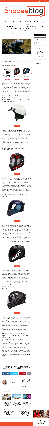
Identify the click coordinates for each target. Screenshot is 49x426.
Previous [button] (2, 73)
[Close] (33, 405)
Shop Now (7, 79)
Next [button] (30, 73)
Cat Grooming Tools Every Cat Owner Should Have (40, 62)
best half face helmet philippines (8, 365)
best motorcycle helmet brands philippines (18, 366)
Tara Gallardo (25, 30)
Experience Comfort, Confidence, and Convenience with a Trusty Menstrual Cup (9, 412)
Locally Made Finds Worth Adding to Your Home (40, 52)
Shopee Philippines (6, 1)
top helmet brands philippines (15, 368)
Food (41, 420)
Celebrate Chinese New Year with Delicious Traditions (41, 423)
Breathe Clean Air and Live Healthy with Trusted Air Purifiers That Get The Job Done (24, 412)
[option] (7, 73)
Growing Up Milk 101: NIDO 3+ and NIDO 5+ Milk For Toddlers (26, 380)
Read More (24, 386)
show (13, 61)
